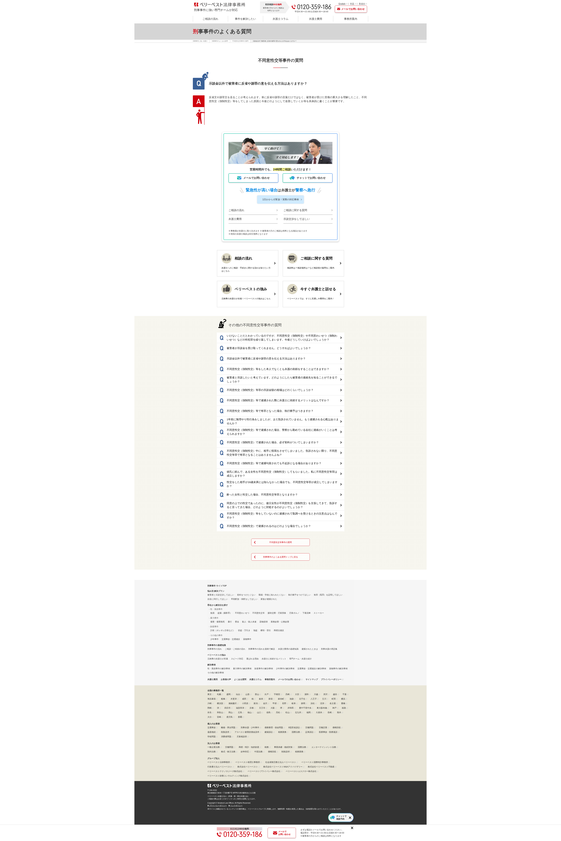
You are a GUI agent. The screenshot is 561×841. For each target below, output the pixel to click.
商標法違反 (279, 630)
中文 (352, 3)
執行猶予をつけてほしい (299, 595)
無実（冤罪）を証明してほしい (328, 595)
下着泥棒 (306, 613)
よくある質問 (240, 679)
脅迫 (237, 622)
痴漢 (212, 613)
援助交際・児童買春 (277, 613)
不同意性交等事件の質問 (280, 542)
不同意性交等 (258, 613)
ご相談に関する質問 (295, 210)
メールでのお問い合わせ (289, 679)
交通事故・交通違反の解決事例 (311, 668)
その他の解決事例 (215, 672)
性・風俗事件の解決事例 (218, 668)
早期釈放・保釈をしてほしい (244, 599)
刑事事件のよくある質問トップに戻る (280, 557)
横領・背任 (265, 630)
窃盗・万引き (244, 630)
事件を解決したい (245, 18)
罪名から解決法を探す (217, 605)
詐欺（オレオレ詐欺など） (222, 630)
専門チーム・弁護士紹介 (300, 659)
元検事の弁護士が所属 (217, 659)
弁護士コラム (280, 18)
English (342, 3)
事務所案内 (350, 18)
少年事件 (214, 639)
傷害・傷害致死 (217, 622)
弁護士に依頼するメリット (274, 659)
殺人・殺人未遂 (249, 622)
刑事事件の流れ (214, 649)
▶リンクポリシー (235, 806)
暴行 (230, 622)
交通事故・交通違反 (231, 639)
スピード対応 (237, 659)
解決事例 (211, 665)
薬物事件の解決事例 (338, 668)
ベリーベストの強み (216, 655)
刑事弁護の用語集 (329, 649)
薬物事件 (247, 639)
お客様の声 (226, 679)
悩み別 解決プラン (215, 591)
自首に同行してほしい (217, 599)
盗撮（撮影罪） (225, 613)
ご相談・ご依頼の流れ (235, 649)
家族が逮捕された (269, 599)
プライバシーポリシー (331, 679)
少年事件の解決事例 (285, 668)
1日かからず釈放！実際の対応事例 (280, 199)
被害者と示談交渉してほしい (220, 595)
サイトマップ (312, 679)
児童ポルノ (294, 613)
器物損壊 (263, 622)
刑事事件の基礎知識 (216, 645)
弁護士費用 (315, 18)
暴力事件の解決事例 (242, 668)
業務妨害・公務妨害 (280, 622)
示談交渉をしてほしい (296, 219)
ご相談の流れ (210, 18)
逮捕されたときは (310, 649)
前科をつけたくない (246, 595)
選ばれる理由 (252, 659)
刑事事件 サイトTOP (217, 586)
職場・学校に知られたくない (272, 595)
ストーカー (319, 613)
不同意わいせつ (242, 613)
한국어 (362, 3)
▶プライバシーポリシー (217, 806)
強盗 (255, 630)
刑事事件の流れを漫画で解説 (261, 649)
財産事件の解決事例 (263, 668)
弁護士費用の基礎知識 (288, 649)
